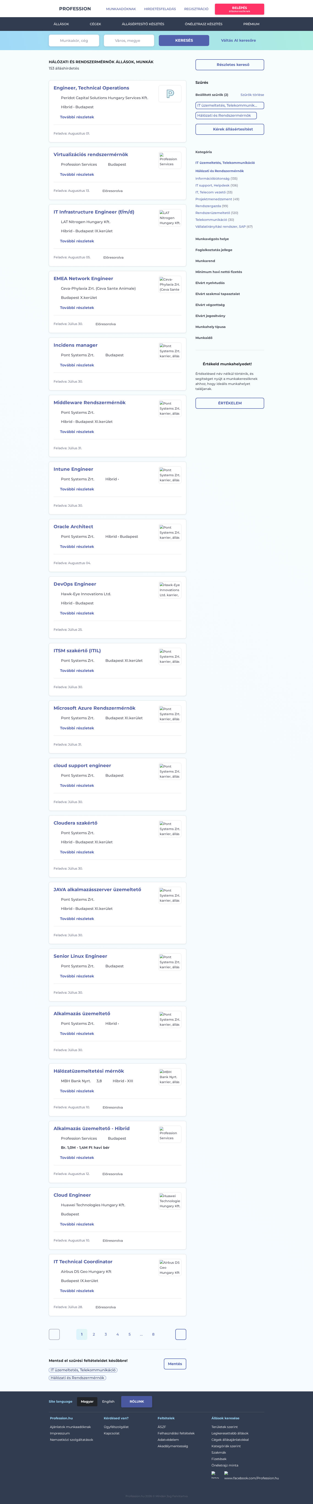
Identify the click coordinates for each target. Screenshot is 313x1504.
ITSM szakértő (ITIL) (77, 650)
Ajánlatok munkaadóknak (70, 1427)
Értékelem (230, 403)
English (108, 1401)
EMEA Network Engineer (83, 278)
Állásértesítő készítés (143, 24)
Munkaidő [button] (203, 338)
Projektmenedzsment (217, 199)
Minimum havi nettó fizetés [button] (218, 272)
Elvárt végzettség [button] (210, 305)
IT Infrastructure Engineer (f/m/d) (94, 212)
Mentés (175, 1364)
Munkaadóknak (121, 9)
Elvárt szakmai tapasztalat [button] (217, 294)
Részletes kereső (233, 64)
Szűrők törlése (252, 95)
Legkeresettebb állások (229, 1433)
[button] (229, 105)
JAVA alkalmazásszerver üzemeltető (97, 889)
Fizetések (218, 1459)
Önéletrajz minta (224, 1465)
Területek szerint (224, 1427)
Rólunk (137, 1401)
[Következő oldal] (180, 1334)
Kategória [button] (203, 152)
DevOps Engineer (75, 584)
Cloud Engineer (72, 1195)
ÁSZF (162, 1427)
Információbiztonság (216, 178)
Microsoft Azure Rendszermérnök (94, 708)
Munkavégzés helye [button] (212, 239)
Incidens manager (76, 345)
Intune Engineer (73, 469)
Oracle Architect (73, 526)
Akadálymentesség (173, 1446)
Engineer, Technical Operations (91, 88)
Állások (61, 24)
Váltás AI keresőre (238, 40)
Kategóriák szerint (226, 1446)
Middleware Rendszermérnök (90, 402)
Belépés (239, 9)
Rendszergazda (211, 206)
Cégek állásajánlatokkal (230, 1440)
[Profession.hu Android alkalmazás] (245, 1400)
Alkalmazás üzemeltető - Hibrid (92, 1128)
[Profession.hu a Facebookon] (251, 1476)
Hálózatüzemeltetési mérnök (89, 1071)
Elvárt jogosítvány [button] (210, 316)
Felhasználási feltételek (176, 1433)
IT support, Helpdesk (216, 185)
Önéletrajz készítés (203, 24)
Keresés (184, 40)
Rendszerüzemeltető (216, 213)
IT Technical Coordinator (83, 1261)
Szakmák (218, 1452)
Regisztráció (196, 9)
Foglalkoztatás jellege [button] (213, 250)
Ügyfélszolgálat (116, 1427)
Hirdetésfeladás (160, 9)
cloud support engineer (82, 765)
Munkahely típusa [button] (210, 327)
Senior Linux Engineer (80, 956)
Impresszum (60, 1433)
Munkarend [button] (205, 261)
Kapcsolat (112, 1433)
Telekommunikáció (214, 220)
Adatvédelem (168, 1440)
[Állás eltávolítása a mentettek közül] (177, 133)
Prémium (251, 24)
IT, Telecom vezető (214, 192)
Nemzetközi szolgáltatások (71, 1440)
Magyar (87, 1401)
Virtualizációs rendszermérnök (91, 154)
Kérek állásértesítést (233, 129)
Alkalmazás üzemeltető (82, 1013)
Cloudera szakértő (75, 823)
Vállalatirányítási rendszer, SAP (224, 227)
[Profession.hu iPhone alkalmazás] (212, 1400)
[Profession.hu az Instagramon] (217, 1476)
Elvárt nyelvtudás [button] (210, 283)
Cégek (95, 24)
